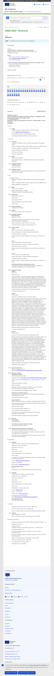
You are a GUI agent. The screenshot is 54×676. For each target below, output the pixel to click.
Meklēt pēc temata (38, 22)
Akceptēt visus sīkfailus (11, 672)
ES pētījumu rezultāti (9, 628)
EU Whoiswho (8, 630)
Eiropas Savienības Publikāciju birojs (13, 578)
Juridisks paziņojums (9, 603)
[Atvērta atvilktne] (6, 37)
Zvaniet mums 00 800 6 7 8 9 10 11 (12, 651)
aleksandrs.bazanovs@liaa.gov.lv (19, 58)
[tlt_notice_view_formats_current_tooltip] (45, 111)
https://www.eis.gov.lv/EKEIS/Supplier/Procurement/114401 (29, 370)
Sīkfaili (6, 605)
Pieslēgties (38, 4)
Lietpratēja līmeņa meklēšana (27, 22)
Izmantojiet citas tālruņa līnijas (11, 654)
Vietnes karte (7, 617)
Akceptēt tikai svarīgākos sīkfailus (27, 672)
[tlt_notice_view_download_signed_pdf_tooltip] (40, 80)
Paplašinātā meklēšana (15, 22)
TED (6, 27)
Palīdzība (7, 587)
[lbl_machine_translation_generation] (19, 100)
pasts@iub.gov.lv (19, 489)
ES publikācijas (8, 633)
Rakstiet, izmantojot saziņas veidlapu (12, 656)
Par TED (6, 614)
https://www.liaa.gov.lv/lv (24, 464)
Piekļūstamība (8, 608)
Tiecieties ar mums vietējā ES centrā (12, 658)
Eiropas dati (7, 626)
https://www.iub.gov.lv (23, 493)
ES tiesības (7, 623)
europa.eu (18, 645)
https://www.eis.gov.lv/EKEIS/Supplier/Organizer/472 (26, 496)
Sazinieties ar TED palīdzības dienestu (13, 590)
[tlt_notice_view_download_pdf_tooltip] (8, 91)
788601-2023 (31, 40)
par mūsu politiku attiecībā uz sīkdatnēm (37, 665)
